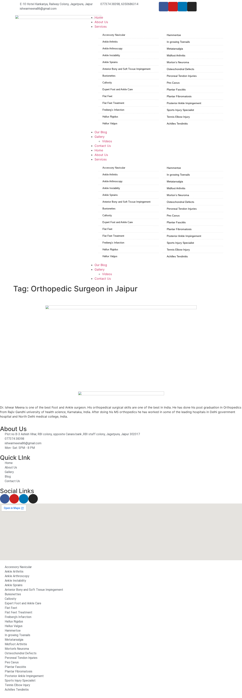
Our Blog (101, 265)
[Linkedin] (182, 6)
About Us (101, 155)
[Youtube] (173, 6)
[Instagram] (192, 6)
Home (99, 150)
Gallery (100, 269)
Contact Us (103, 278)
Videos (107, 274)
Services (101, 159)
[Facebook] (163, 6)
